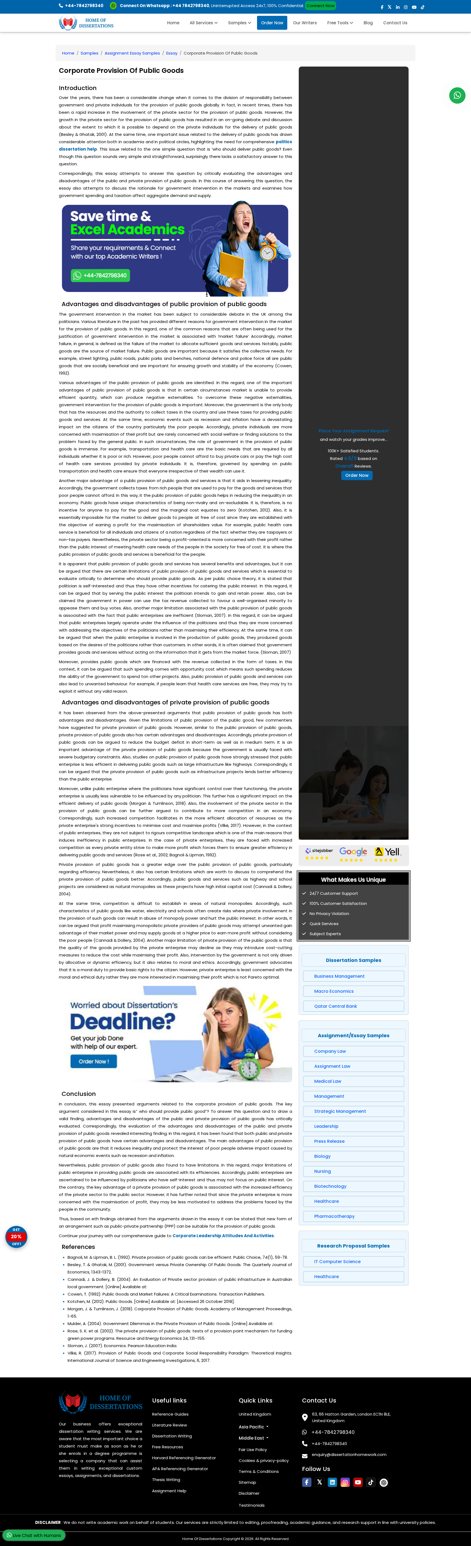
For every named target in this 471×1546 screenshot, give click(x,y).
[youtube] (414, 7)
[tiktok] (422, 7)
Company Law (330, 1051)
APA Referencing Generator (180, 1469)
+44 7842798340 (191, 5)
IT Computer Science (337, 1261)
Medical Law (327, 1081)
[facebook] (382, 7)
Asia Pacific (252, 1427)
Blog (368, 23)
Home (173, 23)
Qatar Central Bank (335, 1006)
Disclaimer (249, 1493)
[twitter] (390, 7)
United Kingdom (255, 1414)
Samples (238, 23)
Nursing (322, 1171)
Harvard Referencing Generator (184, 1458)
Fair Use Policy (253, 1449)
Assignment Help (169, 1491)
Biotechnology (330, 1186)
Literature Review (169, 1425)
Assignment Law (332, 1066)
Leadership (326, 1126)
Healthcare (326, 1201)
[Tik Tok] (383, 1482)
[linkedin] (398, 7)
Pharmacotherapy (334, 1216)
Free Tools (338, 23)
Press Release (329, 1141)
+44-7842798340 (333, 1432)
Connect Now (320, 5)
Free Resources (167, 1447)
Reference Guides (170, 1414)
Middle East (252, 1438)
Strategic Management (340, 1111)
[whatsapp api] (114, 5)
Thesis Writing (166, 1479)
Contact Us (395, 23)
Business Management (339, 976)
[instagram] (405, 7)
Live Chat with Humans (36, 1535)
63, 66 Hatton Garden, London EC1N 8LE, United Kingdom (351, 1417)
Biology (322, 1156)
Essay (171, 53)
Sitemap (247, 1482)
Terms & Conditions (259, 1471)
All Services (202, 23)
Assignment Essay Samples (132, 53)
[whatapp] (457, 95)
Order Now (272, 23)
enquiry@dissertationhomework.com (349, 1454)
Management (329, 1096)
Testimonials (252, 1505)
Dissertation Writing (172, 1436)
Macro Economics (334, 991)
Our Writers (305, 23)
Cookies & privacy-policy (264, 1460)
